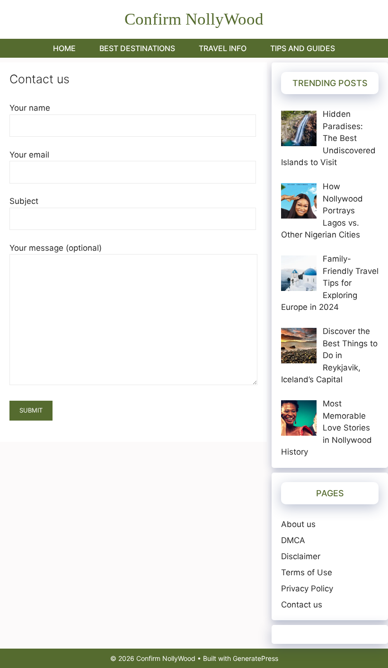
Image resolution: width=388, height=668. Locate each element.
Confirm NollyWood (194, 19)
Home (64, 48)
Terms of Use (306, 572)
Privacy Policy (307, 588)
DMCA (293, 540)
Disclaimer (300, 556)
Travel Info (223, 48)
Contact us (301, 604)
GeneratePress (255, 658)
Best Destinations (137, 48)
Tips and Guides (302, 48)
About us (298, 524)
